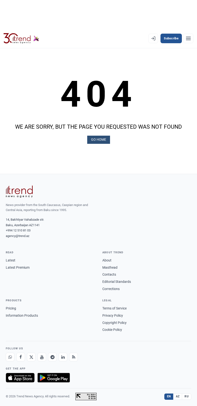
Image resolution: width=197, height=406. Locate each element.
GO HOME (98, 139)
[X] (31, 357)
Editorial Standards (116, 282)
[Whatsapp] (10, 357)
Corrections (111, 289)
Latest (10, 260)
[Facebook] (20, 357)
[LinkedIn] (63, 357)
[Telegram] (52, 357)
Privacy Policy (112, 315)
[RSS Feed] (73, 357)
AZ (178, 396)
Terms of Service (114, 308)
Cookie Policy (112, 330)
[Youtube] (41, 357)
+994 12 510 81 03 (18, 230)
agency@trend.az (17, 236)
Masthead (109, 267)
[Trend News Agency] (19, 192)
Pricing (11, 308)
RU (187, 396)
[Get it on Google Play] (53, 377)
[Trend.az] (21, 38)
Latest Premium (18, 267)
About (106, 260)
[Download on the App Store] (20, 377)
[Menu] (188, 38)
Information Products (22, 315)
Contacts (109, 274)
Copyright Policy (114, 323)
